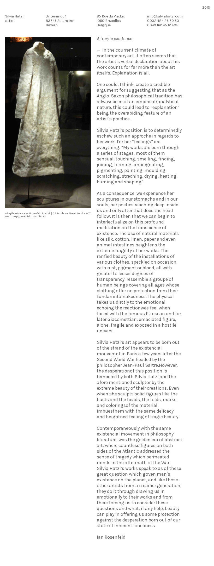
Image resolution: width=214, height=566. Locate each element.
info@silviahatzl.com (165, 16)
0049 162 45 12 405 (162, 25)
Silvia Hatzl (14, 16)
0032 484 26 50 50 (163, 20)
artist (10, 20)
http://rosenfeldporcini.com (29, 216)
